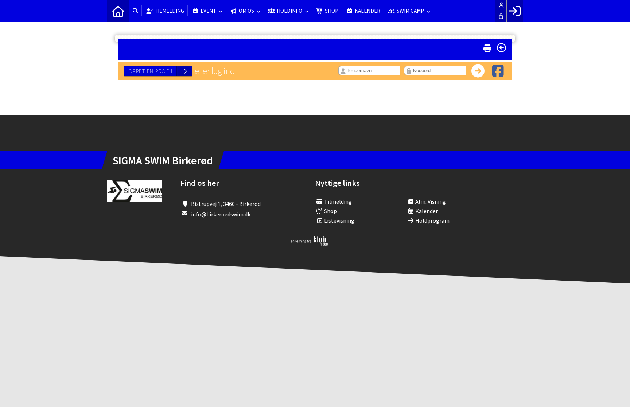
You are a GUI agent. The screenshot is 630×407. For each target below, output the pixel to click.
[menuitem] (118, 11)
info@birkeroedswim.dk (220, 214)
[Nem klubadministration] (309, 243)
